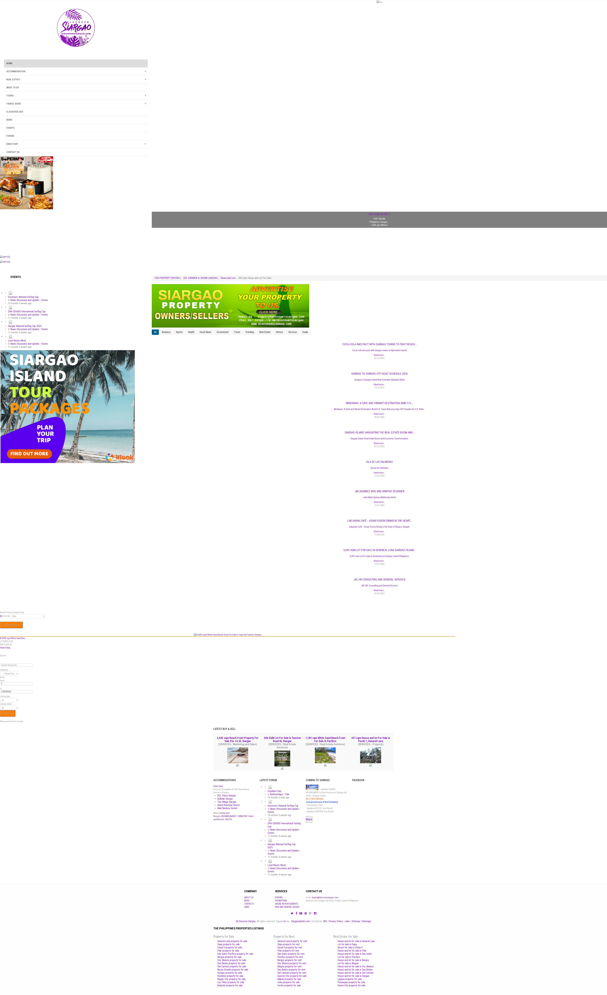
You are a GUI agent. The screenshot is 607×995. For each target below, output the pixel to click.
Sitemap (356, 921)
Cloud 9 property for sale (229, 947)
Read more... (379, 355)
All (155, 332)
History (279, 332)
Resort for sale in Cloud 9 (349, 947)
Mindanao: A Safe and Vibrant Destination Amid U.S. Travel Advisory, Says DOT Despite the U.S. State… (379, 409)
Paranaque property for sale (351, 982)
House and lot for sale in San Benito (355, 969)
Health (191, 332)
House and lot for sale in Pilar (351, 950)
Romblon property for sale (230, 975)
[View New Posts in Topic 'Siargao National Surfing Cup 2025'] (10, 321)
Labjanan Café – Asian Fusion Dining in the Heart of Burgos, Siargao (379, 526)
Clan (287, 794)
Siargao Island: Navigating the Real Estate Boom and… (379, 432)
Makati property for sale (289, 979)
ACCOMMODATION (15, 71)
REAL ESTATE (13, 79)
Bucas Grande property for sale (232, 969)
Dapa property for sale (228, 944)
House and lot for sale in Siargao (353, 975)
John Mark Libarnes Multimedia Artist (379, 497)
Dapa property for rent (288, 944)
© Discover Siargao (246, 921)
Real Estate (264, 332)
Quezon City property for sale (292, 975)
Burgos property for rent (289, 960)
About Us (248, 897)
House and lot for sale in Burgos (353, 960)
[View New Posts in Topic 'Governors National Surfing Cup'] (10, 292)
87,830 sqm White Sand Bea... (13, 638)
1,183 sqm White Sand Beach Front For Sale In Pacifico (325, 739)
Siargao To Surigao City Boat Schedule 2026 (379, 373)
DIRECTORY (12, 144)
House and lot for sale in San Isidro (354, 953)
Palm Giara (218, 786)
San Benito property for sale (231, 963)
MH (325, 921)
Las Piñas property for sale (230, 982)
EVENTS (10, 127)
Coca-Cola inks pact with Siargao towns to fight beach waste (379, 350)
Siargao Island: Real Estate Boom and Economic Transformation (379, 438)
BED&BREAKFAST (229, 816)
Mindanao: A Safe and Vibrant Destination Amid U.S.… (379, 403)
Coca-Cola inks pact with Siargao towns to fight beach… (379, 344)
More (309, 819)
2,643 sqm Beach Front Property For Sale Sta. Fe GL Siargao (237, 739)
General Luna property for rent (292, 941)
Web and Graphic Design (287, 907)
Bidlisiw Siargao (225, 798)
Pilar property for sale (228, 950)
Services (292, 332)
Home (9, 63)
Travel (237, 332)
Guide (305, 332)
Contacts (249, 904)
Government (223, 332)
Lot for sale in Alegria (348, 963)
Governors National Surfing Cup (23, 296)
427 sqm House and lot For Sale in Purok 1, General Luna (370, 739)
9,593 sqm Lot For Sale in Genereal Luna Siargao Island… (379, 550)
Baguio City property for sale (231, 979)
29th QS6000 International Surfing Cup (27, 311)
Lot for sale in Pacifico (348, 956)
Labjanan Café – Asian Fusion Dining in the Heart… (379, 520)
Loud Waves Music (17, 340)
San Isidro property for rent (290, 953)
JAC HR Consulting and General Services (379, 579)
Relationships (276, 794)
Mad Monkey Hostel (227, 808)
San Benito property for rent (291, 969)
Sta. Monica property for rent (291, 963)
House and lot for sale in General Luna (356, 941)
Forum (10, 136)
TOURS (10, 95)
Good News (205, 332)
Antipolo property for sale (230, 985)
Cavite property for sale (289, 985)
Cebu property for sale (288, 982)
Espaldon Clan (274, 791)
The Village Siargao (226, 801)
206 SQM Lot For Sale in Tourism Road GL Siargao (282, 739)
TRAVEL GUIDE (13, 103)
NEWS (9, 119)
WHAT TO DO (12, 87)
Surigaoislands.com (300, 921)
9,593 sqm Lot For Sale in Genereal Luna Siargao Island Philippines (379, 556)
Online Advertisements (286, 904)
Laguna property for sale (349, 979)
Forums (279, 897)
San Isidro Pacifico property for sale (235, 953)
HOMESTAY (243, 816)
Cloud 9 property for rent (289, 947)
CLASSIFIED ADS (14, 111)
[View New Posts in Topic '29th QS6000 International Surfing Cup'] (10, 307)
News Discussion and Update (24, 300)
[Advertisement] (76, 231)
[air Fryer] (26, 182)
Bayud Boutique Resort (228, 805)
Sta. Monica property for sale (231, 960)
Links (246, 907)
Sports (179, 332)
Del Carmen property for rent (291, 972)
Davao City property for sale (351, 985)
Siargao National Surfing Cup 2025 (25, 326)
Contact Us (13, 152)
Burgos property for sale (229, 956)
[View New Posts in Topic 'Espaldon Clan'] (270, 787)
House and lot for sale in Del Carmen (355, 972)
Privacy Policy (336, 921)
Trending (249, 332)
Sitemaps (366, 921)
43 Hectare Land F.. (379, 214)
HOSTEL (228, 819)
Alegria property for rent (289, 966)
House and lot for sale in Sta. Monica (355, 966)
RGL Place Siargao (226, 795)
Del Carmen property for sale (231, 966)
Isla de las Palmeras (379, 462)
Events (44, 300)
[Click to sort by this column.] (1, 616)
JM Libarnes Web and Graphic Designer (379, 491)
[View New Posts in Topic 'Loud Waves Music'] (10, 336)
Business (166, 332)
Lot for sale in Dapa (347, 944)
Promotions (281, 900)
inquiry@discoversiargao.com (325, 897)
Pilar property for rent (288, 950)
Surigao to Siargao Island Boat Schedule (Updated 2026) (379, 379)
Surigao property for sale (229, 972)
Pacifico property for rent (290, 956)
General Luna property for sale (232, 941)
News (247, 900)
